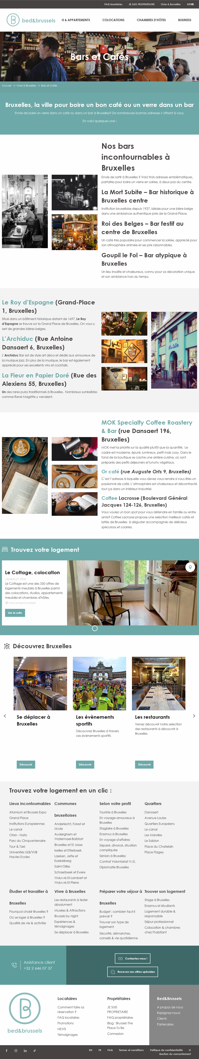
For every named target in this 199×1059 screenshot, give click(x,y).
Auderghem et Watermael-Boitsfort (68, 836)
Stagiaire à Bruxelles (114, 828)
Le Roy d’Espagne (28, 302)
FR (100, 1050)
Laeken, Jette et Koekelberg (66, 858)
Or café (110, 471)
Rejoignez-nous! (168, 1013)
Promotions (66, 1023)
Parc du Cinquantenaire (27, 841)
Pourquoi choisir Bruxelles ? (28, 912)
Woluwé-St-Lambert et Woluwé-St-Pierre (70, 880)
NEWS (190, 4)
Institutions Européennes (27, 824)
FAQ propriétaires (120, 1017)
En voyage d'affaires (115, 840)
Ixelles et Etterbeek (68, 850)
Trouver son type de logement (114, 924)
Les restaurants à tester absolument (71, 902)
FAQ (110, 1050)
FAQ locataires (113, 4)
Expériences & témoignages (64, 924)
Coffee (110, 498)
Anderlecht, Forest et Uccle (69, 826)
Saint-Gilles (62, 866)
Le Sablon (152, 841)
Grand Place (18, 818)
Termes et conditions (131, 1050)
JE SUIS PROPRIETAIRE (141, 4)
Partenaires (165, 1024)
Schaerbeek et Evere (69, 872)
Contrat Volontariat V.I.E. (118, 861)
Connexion (115, 1034)
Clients (162, 1018)
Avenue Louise (155, 818)
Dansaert (151, 812)
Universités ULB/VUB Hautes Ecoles (23, 854)
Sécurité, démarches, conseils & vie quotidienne (119, 935)
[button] (25, 211)
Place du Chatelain (159, 846)
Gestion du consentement (175, 1053)
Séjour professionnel (159, 922)
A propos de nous (170, 1007)
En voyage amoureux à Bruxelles (117, 820)
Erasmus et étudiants (160, 906)
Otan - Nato (18, 835)
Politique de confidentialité (166, 1050)
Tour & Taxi (17, 846)
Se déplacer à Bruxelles (71, 932)
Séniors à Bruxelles (113, 856)
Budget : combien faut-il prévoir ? (117, 914)
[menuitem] (32, 20)
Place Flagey (154, 852)
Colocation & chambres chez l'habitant (162, 930)
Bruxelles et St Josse (68, 845)
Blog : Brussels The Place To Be (120, 1025)
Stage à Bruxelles (157, 900)
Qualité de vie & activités (27, 923)
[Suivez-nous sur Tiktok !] (34, 1050)
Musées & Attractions (69, 910)
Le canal (15, 829)
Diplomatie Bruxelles (114, 867)
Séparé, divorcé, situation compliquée (118, 847)
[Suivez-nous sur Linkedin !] (25, 1050)
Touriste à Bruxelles (113, 812)
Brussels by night (66, 916)
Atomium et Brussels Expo (27, 812)
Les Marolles (153, 835)
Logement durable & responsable (160, 913)
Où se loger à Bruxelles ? (27, 917)
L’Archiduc (18, 338)
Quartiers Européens (160, 824)
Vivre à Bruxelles (171, 4)
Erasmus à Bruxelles (114, 834)
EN (90, 1050)
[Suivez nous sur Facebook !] (6, 1050)
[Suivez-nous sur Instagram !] (16, 1050)
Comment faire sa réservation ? (71, 1009)
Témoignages (68, 1035)
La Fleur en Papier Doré (36, 375)
